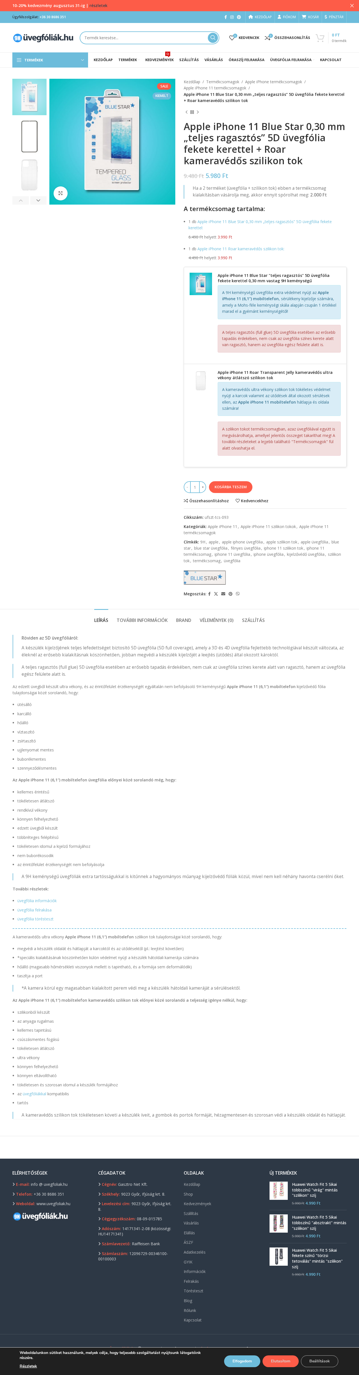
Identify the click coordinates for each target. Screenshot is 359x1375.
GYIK (188, 1262)
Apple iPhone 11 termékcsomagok (215, 88)
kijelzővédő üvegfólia (306, 554)
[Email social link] (223, 594)
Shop (188, 1194)
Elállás (189, 1232)
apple (213, 542)
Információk (195, 1271)
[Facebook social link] (226, 17)
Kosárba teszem (231, 486)
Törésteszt (193, 1290)
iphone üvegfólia (269, 554)
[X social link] (216, 594)
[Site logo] (43, 37)
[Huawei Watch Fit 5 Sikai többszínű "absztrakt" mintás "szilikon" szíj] (279, 1226)
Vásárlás (191, 1223)
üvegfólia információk (37, 900)
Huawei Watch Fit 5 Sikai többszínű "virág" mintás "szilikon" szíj (315, 1190)
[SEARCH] (213, 38)
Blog (188, 1300)
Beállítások (319, 1361)
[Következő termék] (198, 112)
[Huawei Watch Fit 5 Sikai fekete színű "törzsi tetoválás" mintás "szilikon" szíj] (279, 1262)
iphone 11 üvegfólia (232, 554)
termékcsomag (206, 560)
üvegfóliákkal (34, 1093)
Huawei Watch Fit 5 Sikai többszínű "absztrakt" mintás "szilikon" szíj (319, 1222)
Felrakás (191, 1281)
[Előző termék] (186, 112)
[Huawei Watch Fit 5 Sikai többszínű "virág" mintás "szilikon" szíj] (279, 1194)
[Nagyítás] (61, 193)
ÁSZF (188, 1242)
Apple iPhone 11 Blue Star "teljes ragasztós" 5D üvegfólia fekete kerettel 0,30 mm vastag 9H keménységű (274, 278)
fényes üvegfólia (246, 548)
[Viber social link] (237, 594)
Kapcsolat (193, 1320)
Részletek (28, 1366)
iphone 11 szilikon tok (283, 548)
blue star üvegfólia (210, 548)
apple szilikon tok (281, 542)
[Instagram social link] (232, 17)
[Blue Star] (205, 578)
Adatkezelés (195, 1252)
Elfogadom (242, 1361)
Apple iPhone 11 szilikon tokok (268, 526)
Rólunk (190, 1310)
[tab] (101, 617)
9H (202, 542)
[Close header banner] (352, 5)
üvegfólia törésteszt (35, 919)
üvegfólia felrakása (34, 910)
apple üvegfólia (314, 542)
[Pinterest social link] (239, 17)
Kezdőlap (192, 81)
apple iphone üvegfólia (242, 542)
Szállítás (191, 1213)
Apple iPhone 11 (222, 526)
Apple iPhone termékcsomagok (273, 81)
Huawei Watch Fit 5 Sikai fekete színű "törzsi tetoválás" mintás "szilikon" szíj (317, 1258)
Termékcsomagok (222, 81)
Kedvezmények (197, 1203)
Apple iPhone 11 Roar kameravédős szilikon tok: (240, 248)
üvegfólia (232, 560)
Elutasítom (280, 1361)
